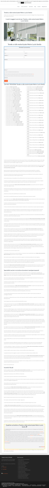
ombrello (41, 431)
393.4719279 (4, 467)
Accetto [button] (22, 2)
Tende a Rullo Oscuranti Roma (26, 485)
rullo (31, 437)
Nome (5, 49)
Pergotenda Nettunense (21, 467)
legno (39, 434)
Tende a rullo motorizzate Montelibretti (23, 459)
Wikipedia (42, 446)
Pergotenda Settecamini (21, 471)
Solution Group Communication (23, 484)
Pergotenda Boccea (21, 460)
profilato (31, 435)
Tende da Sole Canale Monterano (23, 463)
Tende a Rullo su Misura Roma (7, 485)
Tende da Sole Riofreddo (21, 464)
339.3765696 (4, 469)
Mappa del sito (19, 483)
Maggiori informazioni (27, 2)
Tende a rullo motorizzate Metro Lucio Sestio (11, 449)
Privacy (6, 69)
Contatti (44, 485)
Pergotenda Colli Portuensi (22, 472)
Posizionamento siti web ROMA (13, 484)
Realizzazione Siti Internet (5, 484)
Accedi (23, 483)
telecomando (6, 441)
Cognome (25, 53)
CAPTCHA (6, 77)
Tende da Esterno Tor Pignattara (22, 468)
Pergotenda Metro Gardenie (22, 466)
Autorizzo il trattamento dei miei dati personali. (12, 71)
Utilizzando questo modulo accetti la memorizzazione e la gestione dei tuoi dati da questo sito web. (19, 75)
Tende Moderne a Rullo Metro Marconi (23, 462)
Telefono (6, 55)
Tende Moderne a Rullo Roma (17, 485)
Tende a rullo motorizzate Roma (36, 485)
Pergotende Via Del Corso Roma (22, 476)
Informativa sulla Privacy (5, 483)
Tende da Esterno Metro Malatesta (23, 475)
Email (25, 55)
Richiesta (6, 59)
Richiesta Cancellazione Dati (13, 483)
